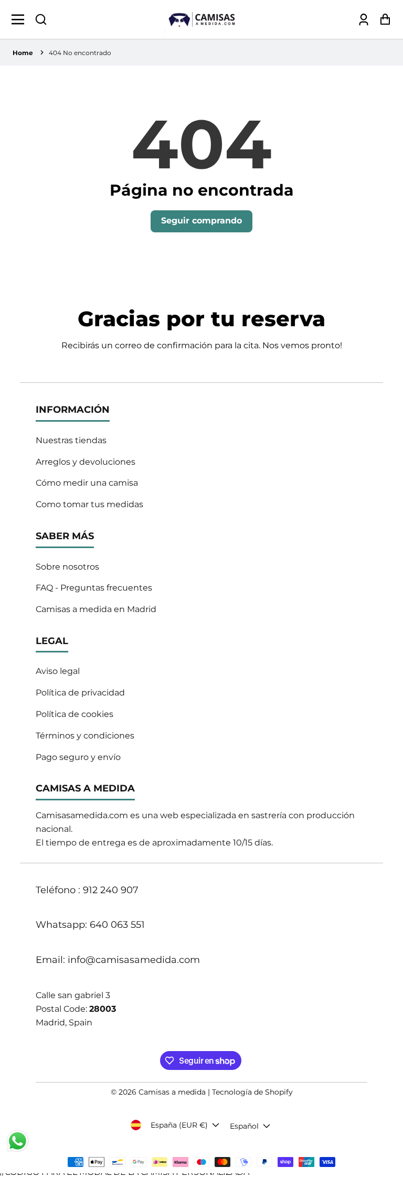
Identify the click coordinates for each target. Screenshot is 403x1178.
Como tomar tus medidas (89, 504)
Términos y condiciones (85, 736)
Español (244, 1126)
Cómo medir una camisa (87, 483)
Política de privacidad (80, 693)
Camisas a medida (172, 1092)
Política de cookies (74, 714)
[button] (41, 19)
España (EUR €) (179, 1125)
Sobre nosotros (67, 567)
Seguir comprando (201, 221)
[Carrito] (382, 19)
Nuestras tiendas (71, 440)
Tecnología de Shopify (252, 1092)
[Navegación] (21, 19)
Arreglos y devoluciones (85, 462)
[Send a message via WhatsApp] (17, 1141)
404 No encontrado (80, 53)
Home (23, 53)
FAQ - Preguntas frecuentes (94, 588)
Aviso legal (58, 671)
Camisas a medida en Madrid (96, 609)
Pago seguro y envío (78, 757)
